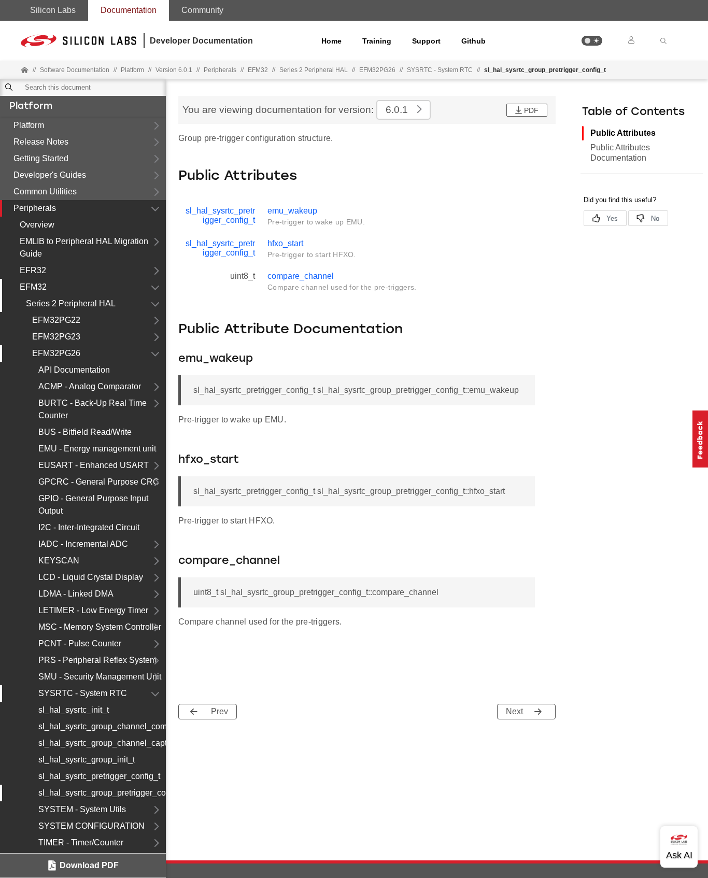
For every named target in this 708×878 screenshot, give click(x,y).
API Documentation (74, 369)
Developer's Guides (49, 175)
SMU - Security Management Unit (99, 676)
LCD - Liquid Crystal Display (90, 577)
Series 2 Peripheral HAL (71, 303)
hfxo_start (285, 243)
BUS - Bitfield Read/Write (85, 432)
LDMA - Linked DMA (76, 593)
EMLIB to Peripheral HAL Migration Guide (84, 247)
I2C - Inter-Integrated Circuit (88, 527)
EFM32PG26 (56, 353)
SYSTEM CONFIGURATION (91, 826)
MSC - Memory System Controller (99, 626)
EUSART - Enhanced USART (93, 465)
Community (202, 10)
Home (331, 41)
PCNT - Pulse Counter (79, 643)
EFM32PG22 (56, 320)
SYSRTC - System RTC (440, 70)
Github (473, 41)
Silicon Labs (53, 10)
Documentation (129, 10)
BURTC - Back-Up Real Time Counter (92, 409)
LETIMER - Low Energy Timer (93, 610)
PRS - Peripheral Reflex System (97, 660)
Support (426, 41)
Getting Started (40, 158)
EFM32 (33, 286)
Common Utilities (45, 191)
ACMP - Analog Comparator (89, 386)
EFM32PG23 (56, 336)
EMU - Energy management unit (97, 448)
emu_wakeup (292, 210)
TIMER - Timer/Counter (80, 842)
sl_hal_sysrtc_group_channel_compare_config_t (102, 726)
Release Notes (40, 141)
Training (376, 41)
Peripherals (34, 208)
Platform (30, 106)
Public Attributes (623, 133)
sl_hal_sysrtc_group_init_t (86, 759)
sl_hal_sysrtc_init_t (73, 709)
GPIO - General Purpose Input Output (93, 504)
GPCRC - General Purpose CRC (98, 481)
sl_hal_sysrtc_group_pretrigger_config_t (102, 792)
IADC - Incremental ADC (83, 544)
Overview (37, 224)
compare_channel (300, 276)
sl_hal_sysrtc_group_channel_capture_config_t (102, 743)
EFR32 (33, 270)
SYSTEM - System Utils (82, 809)
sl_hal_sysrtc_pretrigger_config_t (99, 776)
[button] (592, 41)
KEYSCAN (58, 560)
